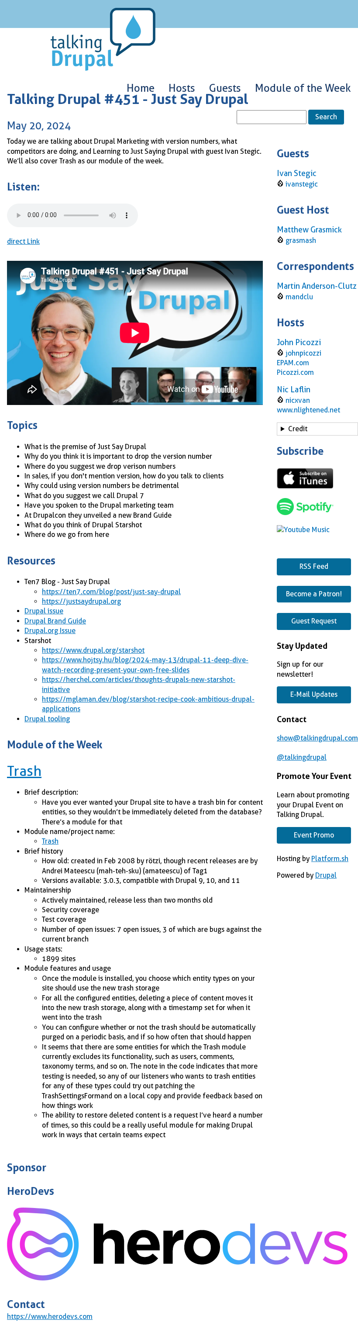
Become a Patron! (314, 594)
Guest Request (314, 621)
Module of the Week (303, 88)
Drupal (326, 875)
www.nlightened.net (308, 410)
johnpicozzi (303, 353)
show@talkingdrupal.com (317, 738)
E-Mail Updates (313, 694)
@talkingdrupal (302, 757)
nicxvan (298, 400)
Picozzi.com (295, 372)
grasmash (301, 240)
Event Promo (314, 835)
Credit (297, 429)
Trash (24, 771)
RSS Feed (313, 566)
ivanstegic (302, 184)
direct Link (23, 241)
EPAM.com (293, 363)
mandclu (299, 297)
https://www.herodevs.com (50, 1316)
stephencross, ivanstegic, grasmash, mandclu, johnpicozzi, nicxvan (316, 430)
